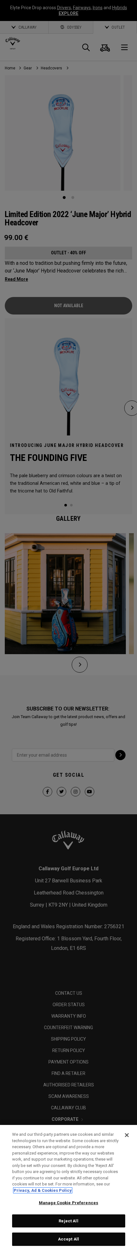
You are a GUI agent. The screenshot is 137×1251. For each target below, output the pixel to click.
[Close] (127, 1135)
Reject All (68, 1221)
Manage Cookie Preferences (68, 1202)
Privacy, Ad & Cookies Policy (43, 1190)
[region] (68, 1188)
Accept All (68, 1239)
